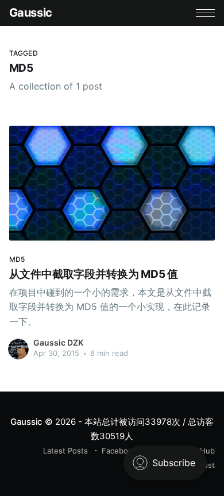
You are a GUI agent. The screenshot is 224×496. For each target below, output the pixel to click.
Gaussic (30, 13)
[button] (205, 12)
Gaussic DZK (58, 342)
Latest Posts (65, 450)
